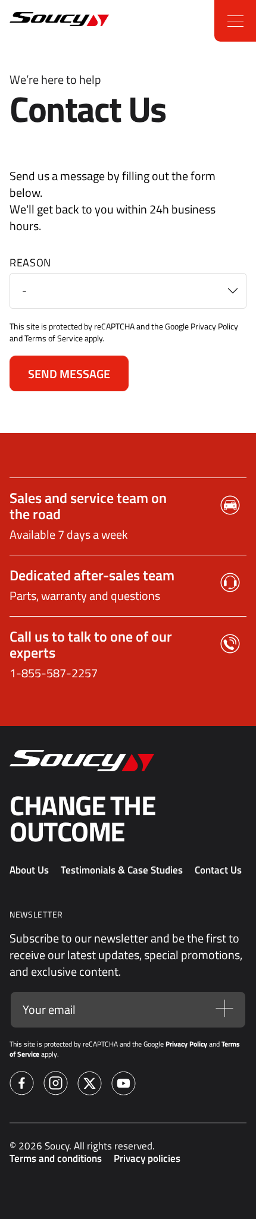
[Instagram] (55, 1085)
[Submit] (224, 1009)
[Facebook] (22, 1085)
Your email (49, 1009)
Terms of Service (53, 338)
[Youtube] (123, 1085)
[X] (89, 1085)
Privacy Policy (214, 326)
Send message (69, 374)
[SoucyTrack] (23, 21)
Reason (30, 262)
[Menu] (235, 21)
